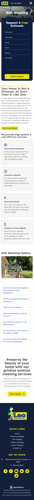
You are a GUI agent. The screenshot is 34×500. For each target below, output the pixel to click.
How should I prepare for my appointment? (15, 323)
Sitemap (27, 490)
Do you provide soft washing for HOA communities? (15, 340)
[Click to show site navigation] (31, 3)
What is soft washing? (12, 307)
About (17, 433)
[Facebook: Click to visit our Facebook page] (5, 471)
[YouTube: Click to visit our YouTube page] (16, 471)
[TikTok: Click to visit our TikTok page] (16, 475)
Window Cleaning (17, 442)
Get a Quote (15, 394)
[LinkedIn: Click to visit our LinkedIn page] (22, 471)
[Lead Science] (17, 487)
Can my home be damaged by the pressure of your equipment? (15, 290)
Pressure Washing (17, 436)
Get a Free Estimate (10, 128)
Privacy (5, 492)
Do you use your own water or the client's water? (15, 331)
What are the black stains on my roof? (15, 314)
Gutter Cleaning (17, 445)
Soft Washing (17, 439)
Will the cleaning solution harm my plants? (16, 300)
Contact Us (17, 448)
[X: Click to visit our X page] (11, 471)
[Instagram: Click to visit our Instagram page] (27, 471)
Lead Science (20, 490)
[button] (15, 3)
